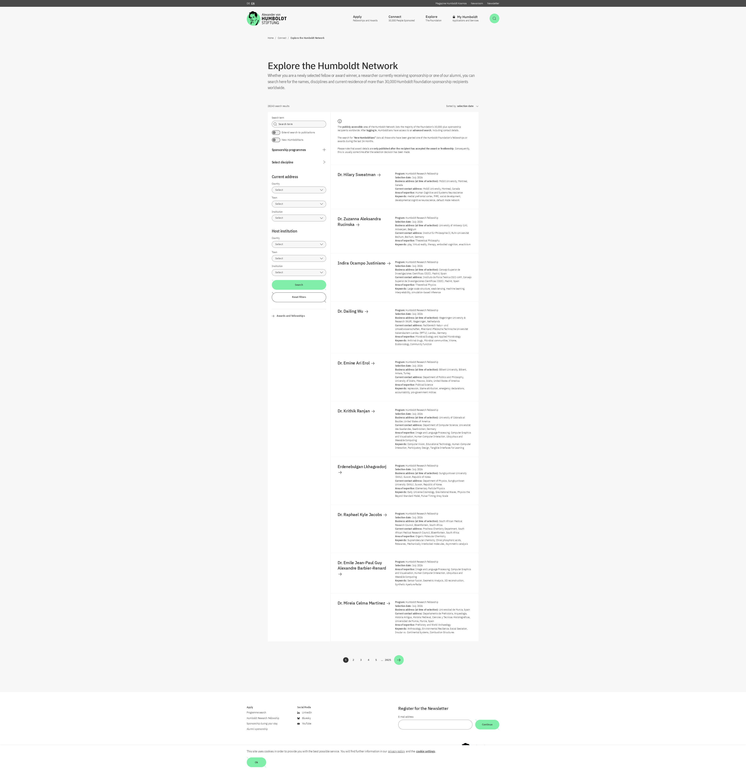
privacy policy (396, 751)
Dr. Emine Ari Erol (354, 363)
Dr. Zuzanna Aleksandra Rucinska (359, 221)
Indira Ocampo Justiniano (362, 263)
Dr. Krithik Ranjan (354, 411)
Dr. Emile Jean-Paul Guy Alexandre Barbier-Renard (362, 565)
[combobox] (299, 189)
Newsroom (477, 3)
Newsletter (493, 3)
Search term (278, 117)
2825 (388, 660)
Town (274, 197)
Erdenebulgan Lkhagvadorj (362, 466)
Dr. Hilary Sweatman (357, 174)
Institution (277, 211)
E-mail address (406, 716)
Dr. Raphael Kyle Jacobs (360, 514)
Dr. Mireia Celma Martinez (362, 603)
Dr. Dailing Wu (351, 311)
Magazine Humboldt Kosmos (451, 3)
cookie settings (425, 751)
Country (276, 183)
